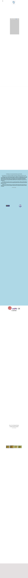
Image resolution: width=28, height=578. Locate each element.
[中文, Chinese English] (14, 7)
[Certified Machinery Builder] (20, 206)
